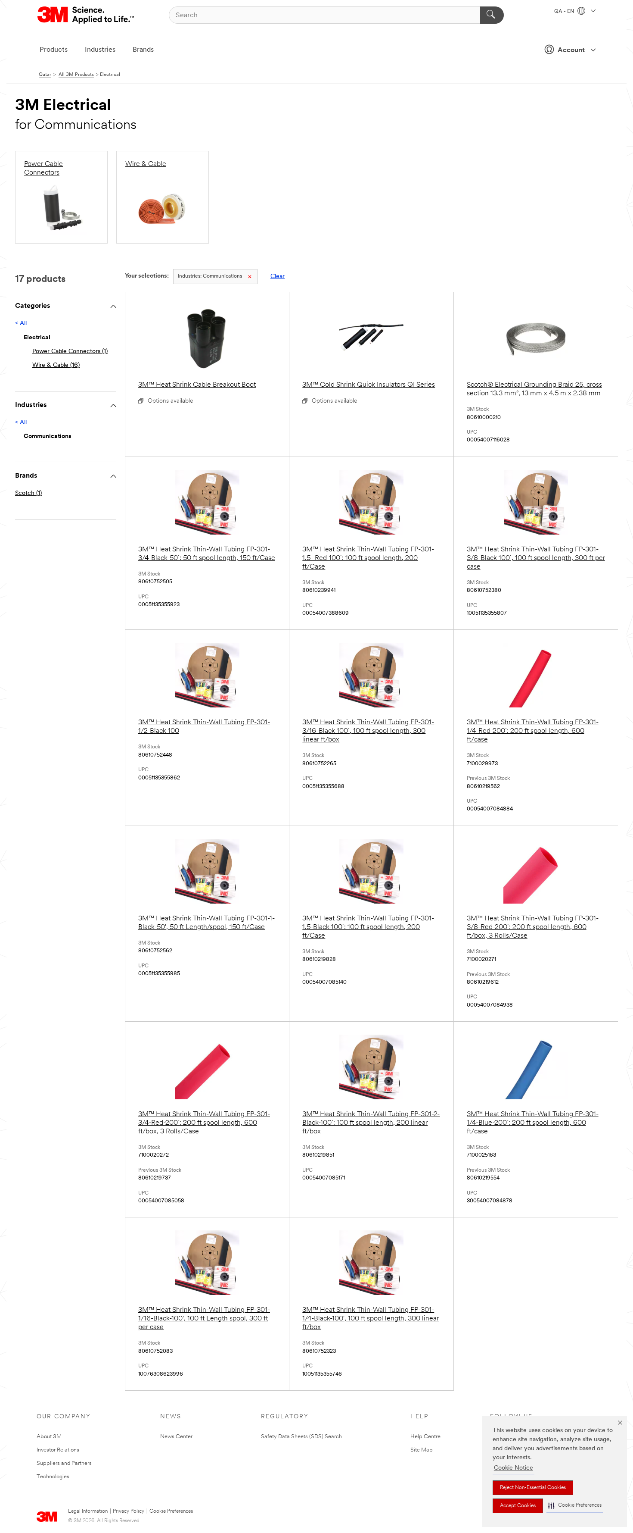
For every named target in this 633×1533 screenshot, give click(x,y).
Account (571, 50)
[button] (574, 1506)
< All (21, 323)
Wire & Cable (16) (56, 365)
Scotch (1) (28, 493)
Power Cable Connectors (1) (70, 351)
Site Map (421, 1450)
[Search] (492, 15)
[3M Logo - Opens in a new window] (86, 15)
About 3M (49, 1436)
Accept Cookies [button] (518, 1505)
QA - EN (564, 11)
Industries (100, 50)
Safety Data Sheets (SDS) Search (301, 1436)
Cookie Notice (513, 1468)
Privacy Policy (128, 1511)
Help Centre (425, 1436)
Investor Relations (58, 1450)
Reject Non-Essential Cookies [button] (533, 1487)
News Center (176, 1436)
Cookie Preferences (171, 1511)
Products (54, 50)
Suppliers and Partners (64, 1463)
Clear (277, 276)
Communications (210, 276)
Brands (143, 50)
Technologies (53, 1477)
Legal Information (88, 1511)
